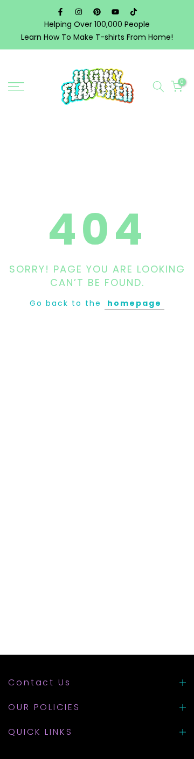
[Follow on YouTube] (115, 11)
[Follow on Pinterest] (97, 11)
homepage (134, 303)
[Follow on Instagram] (78, 11)
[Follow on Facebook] (60, 11)
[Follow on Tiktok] (133, 11)
